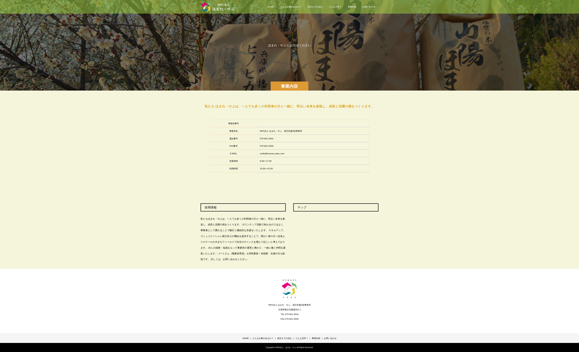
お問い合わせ (369, 7)
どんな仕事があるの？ (290, 7)
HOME (271, 7)
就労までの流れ (315, 7)
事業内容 (352, 7)
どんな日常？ (335, 7)
